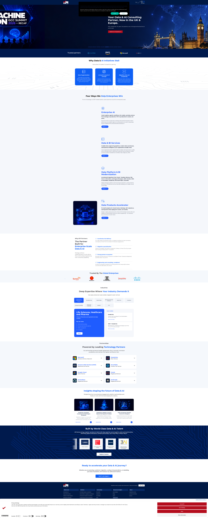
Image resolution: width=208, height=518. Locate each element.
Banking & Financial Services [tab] (109, 300)
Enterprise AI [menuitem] (66, 492)
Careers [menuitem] (130, 495)
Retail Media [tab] (99, 300)
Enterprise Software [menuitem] (67, 497)
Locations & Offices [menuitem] (133, 493)
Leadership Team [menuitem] (132, 492)
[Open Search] (136, 2)
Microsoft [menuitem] (98, 492)
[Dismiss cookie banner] (127, 4)
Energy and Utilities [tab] (79, 305)
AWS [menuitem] (97, 497)
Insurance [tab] (129, 300)
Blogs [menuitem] (114, 493)
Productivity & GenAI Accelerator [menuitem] (86, 497)
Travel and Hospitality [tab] (89, 305)
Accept (115, 13)
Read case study (111, 319)
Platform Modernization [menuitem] (68, 495)
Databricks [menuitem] (98, 493)
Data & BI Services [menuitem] (67, 493)
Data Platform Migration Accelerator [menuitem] (87, 493)
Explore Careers (104, 454)
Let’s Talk (142, 485)
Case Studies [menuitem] (115, 492)
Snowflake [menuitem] (98, 495)
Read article (78, 422)
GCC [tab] (109, 305)
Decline (123, 13)
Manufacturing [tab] (89, 300)
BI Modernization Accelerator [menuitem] (85, 492)
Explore (79, 333)
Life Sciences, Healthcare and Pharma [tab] (79, 300)
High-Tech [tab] (119, 300)
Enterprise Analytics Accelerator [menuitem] (86, 495)
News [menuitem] (114, 495)
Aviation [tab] (99, 305)
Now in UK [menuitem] (115, 497)
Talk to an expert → (104, 476)
